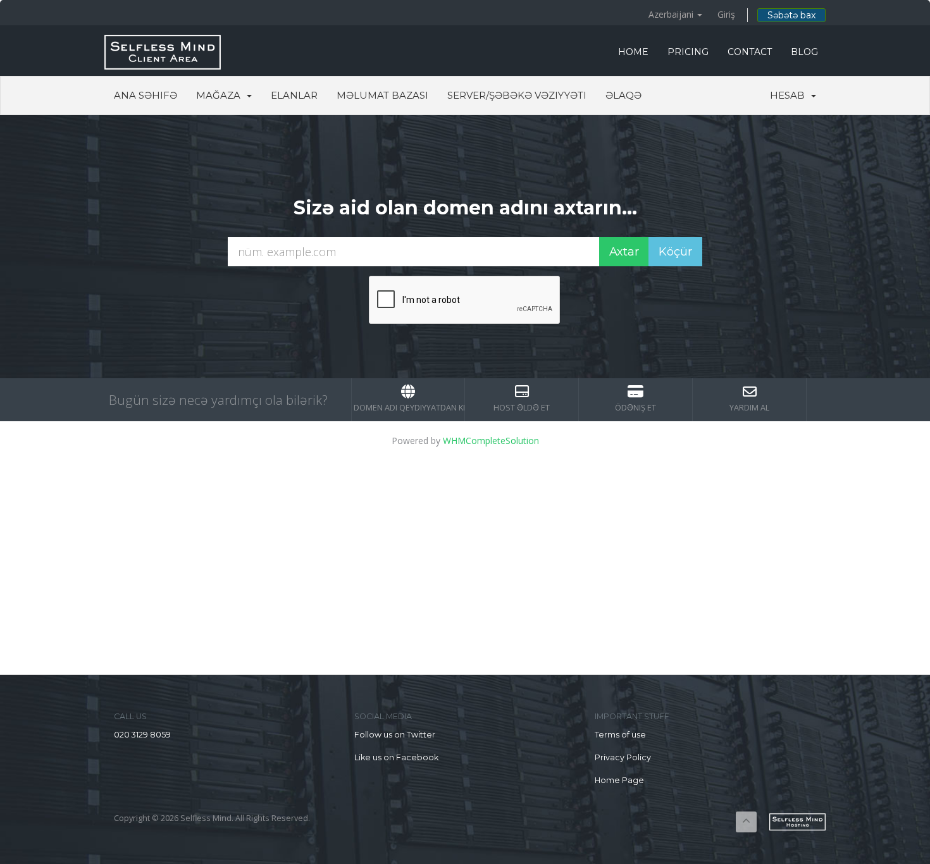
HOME (633, 52)
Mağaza (220, 95)
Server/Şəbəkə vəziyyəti (516, 95)
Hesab (790, 95)
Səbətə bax (791, 15)
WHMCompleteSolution (491, 441)
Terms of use (620, 734)
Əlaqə (623, 95)
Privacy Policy (623, 757)
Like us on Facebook (396, 757)
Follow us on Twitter (394, 734)
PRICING (688, 52)
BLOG (804, 52)
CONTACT (750, 52)
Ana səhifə (145, 95)
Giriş (726, 14)
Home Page (619, 780)
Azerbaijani (672, 14)
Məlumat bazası (382, 95)
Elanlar (294, 95)
